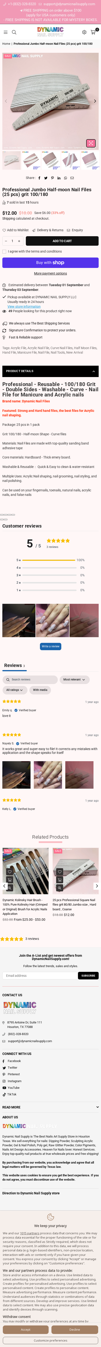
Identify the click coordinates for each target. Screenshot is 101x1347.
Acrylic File (18, 348)
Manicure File (27, 352)
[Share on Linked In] (59, 178)
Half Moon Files (85, 348)
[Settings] (84, 32)
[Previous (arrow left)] (2, 519)
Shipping (8, 218)
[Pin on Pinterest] (52, 178)
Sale (8, 56)
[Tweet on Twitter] (46, 178)
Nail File (43, 352)
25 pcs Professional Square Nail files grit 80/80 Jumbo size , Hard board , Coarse (74, 904)
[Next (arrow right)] (6, 519)
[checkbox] (40, 690)
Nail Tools (58, 352)
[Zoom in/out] (13, 515)
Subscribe (88, 975)
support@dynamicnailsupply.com (69, 4)
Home (6, 43)
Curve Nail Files (61, 348)
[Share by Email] (72, 178)
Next (95, 101)
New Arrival (74, 352)
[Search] (14, 32)
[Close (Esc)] (2, 515)
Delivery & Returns (49, 230)
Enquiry (77, 230)
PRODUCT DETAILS (19, 371)
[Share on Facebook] (39, 178)
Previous (5, 101)
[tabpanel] (50, 747)
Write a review (50, 646)
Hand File (9, 352)
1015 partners (29, 1233)
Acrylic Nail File (38, 348)
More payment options (50, 273)
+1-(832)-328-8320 (21, 4)
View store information (24, 306)
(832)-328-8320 (18, 1034)
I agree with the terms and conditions (34, 251)
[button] (50, 560)
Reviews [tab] (14, 665)
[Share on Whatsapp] (65, 178)
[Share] (6, 515)
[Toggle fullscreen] (9, 515)
